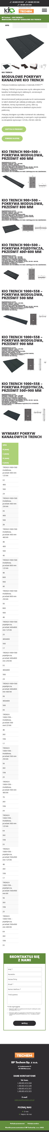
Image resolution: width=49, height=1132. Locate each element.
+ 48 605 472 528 (33, 2)
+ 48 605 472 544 (25, 5)
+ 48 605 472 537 (18, 2)
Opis (7, 25)
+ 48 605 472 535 (24, 1091)
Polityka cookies (33, 1123)
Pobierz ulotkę (12, 138)
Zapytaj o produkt (14, 129)
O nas (26, 1111)
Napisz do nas (26, 1114)
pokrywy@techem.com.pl (24, 1100)
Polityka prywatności (17, 1123)
